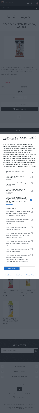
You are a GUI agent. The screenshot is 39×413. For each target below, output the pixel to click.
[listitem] (19, 172)
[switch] (31, 177)
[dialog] (19, 206)
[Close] (35, 138)
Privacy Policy (30, 275)
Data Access (19, 275)
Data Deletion (9, 275)
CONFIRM (11, 268)
